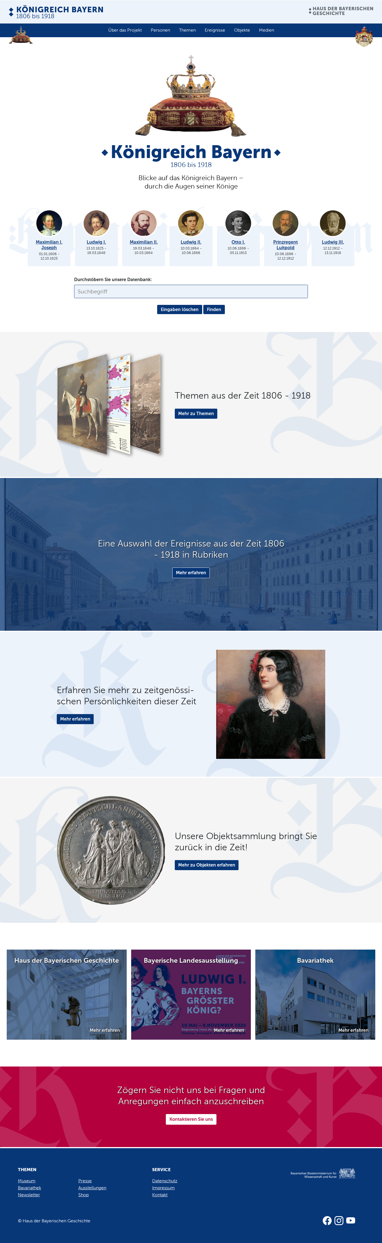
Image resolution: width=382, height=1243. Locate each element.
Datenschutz (164, 1180)
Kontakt (160, 1194)
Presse (85, 1180)
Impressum (163, 1187)
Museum (27, 1180)
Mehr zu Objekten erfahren (206, 865)
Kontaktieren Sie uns (191, 1119)
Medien (266, 30)
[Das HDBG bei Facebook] (327, 1220)
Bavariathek (29, 1187)
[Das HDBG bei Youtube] (350, 1220)
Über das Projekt (125, 30)
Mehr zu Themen (196, 413)
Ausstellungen (92, 1187)
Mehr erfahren (191, 572)
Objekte (242, 30)
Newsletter (29, 1194)
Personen (160, 30)
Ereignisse (215, 30)
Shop (83, 1194)
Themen (187, 30)
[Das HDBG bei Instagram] (338, 1220)
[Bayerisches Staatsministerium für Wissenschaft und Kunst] (316, 1179)
